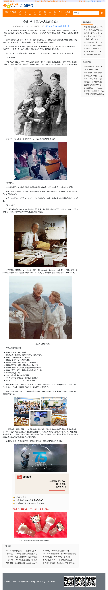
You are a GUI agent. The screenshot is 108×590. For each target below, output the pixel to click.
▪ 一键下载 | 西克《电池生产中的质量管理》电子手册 (22, 557)
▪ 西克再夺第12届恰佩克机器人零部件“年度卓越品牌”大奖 (59, 563)
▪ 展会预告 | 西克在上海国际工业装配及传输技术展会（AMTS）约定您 (22, 563)
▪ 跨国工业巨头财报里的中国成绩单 (93, 78)
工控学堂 (67, 13)
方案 (40, 13)
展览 (50, 13)
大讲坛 (60, 13)
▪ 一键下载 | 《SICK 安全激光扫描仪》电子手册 (22, 560)
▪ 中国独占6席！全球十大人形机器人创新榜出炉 (93, 39)
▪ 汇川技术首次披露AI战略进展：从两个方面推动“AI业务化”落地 (93, 94)
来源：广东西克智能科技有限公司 (57, 26)
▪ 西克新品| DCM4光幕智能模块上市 (55, 551)
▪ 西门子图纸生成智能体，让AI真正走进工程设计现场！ (93, 54)
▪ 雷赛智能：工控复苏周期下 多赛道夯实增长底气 (93, 72)
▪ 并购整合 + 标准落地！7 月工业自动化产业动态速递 (93, 91)
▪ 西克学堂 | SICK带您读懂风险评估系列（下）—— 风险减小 (22, 553)
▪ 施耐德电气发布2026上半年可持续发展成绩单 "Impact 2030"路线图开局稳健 (93, 85)
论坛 (25, 13)
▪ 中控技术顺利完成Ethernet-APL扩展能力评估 (93, 48)
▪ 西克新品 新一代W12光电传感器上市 (56, 557)
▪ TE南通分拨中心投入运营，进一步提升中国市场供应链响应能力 (93, 36)
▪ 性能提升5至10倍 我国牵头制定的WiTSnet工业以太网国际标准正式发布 (93, 82)
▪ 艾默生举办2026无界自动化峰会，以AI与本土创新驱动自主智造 (93, 30)
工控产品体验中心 (10, 13)
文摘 (45, 13)
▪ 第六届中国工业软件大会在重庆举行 (93, 33)
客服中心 (101, 1)
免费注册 (82, 1)
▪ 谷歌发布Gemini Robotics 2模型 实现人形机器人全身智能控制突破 (93, 88)
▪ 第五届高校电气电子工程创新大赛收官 (93, 42)
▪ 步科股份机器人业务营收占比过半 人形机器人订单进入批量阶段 (93, 66)
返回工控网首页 (9, 1)
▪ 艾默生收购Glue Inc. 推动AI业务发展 (93, 51)
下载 (30, 13)
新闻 (20, 13)
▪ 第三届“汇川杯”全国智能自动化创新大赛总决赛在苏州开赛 (93, 45)
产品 (35, 13)
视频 (55, 13)
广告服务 (94, 1)
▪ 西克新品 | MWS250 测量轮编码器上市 (57, 560)
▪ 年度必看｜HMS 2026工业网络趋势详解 (93, 27)
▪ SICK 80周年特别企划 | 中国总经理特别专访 (59, 553)
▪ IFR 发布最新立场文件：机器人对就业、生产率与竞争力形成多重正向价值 (93, 69)
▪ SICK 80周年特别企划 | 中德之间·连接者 (20, 551)
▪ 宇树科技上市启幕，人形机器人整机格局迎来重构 (93, 76)
